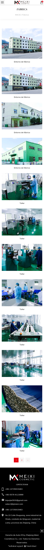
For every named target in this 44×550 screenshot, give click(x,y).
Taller (22, 203)
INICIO (18, 15)
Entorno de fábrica (22, 62)
